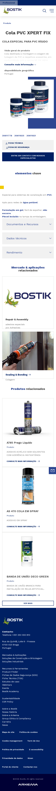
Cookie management (12, 741)
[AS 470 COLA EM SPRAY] (28, 499)
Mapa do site (8, 732)
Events (5, 688)
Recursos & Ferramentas (15, 668)
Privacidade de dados (12, 758)
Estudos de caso (10, 681)
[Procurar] (44, 11)
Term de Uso (33, 741)
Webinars (7, 685)
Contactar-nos (30, 767)
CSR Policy (7, 701)
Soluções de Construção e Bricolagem (22, 658)
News (5, 725)
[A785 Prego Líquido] (28, 432)
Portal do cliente (10, 767)
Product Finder (10, 672)
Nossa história (9, 712)
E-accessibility (36, 749)
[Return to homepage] (14, 11)
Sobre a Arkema (10, 715)
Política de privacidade (13, 749)
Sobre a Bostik (9, 708)
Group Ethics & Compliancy (16, 718)
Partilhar (47, 21)
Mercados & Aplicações (14, 655)
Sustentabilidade (11, 698)
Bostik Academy (10, 691)
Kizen (30, 758)
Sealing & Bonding (16, 374)
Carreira (6, 721)
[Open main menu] (51, 11)
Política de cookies (28, 732)
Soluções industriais (12, 661)
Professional (9, 3)
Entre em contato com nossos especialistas (28, 157)
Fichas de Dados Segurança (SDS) (20, 675)
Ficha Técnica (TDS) (12, 678)
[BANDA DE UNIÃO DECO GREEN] (28, 566)
